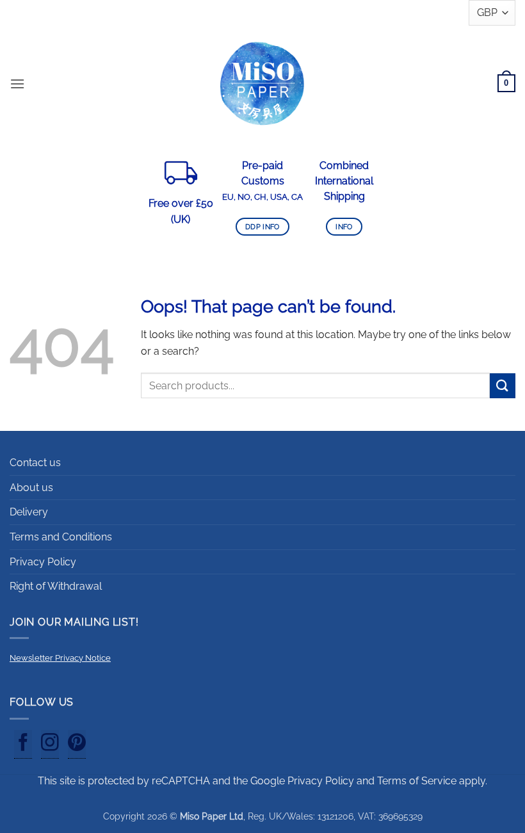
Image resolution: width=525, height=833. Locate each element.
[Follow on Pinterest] (77, 744)
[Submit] (502, 385)
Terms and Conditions (61, 537)
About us (31, 487)
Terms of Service (416, 781)
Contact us (35, 463)
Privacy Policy (43, 562)
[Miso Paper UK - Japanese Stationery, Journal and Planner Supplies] (262, 83)
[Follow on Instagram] (50, 744)
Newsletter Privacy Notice (60, 658)
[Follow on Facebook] (23, 744)
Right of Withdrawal (56, 586)
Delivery (29, 512)
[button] (17, 83)
